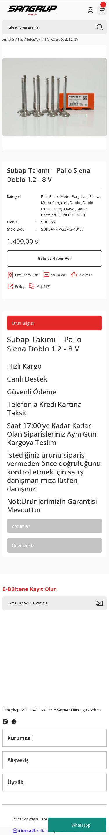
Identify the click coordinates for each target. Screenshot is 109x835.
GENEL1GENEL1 (71, 214)
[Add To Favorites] (22, 274)
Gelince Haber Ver (54, 258)
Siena (94, 196)
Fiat (44, 196)
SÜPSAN (48, 221)
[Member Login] (90, 10)
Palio (53, 196)
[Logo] (32, 10)
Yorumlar (21, 526)
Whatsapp (81, 825)
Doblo (75, 202)
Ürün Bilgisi (23, 323)
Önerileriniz (23, 545)
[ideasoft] (24, 831)
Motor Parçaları (73, 196)
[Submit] (101, 603)
